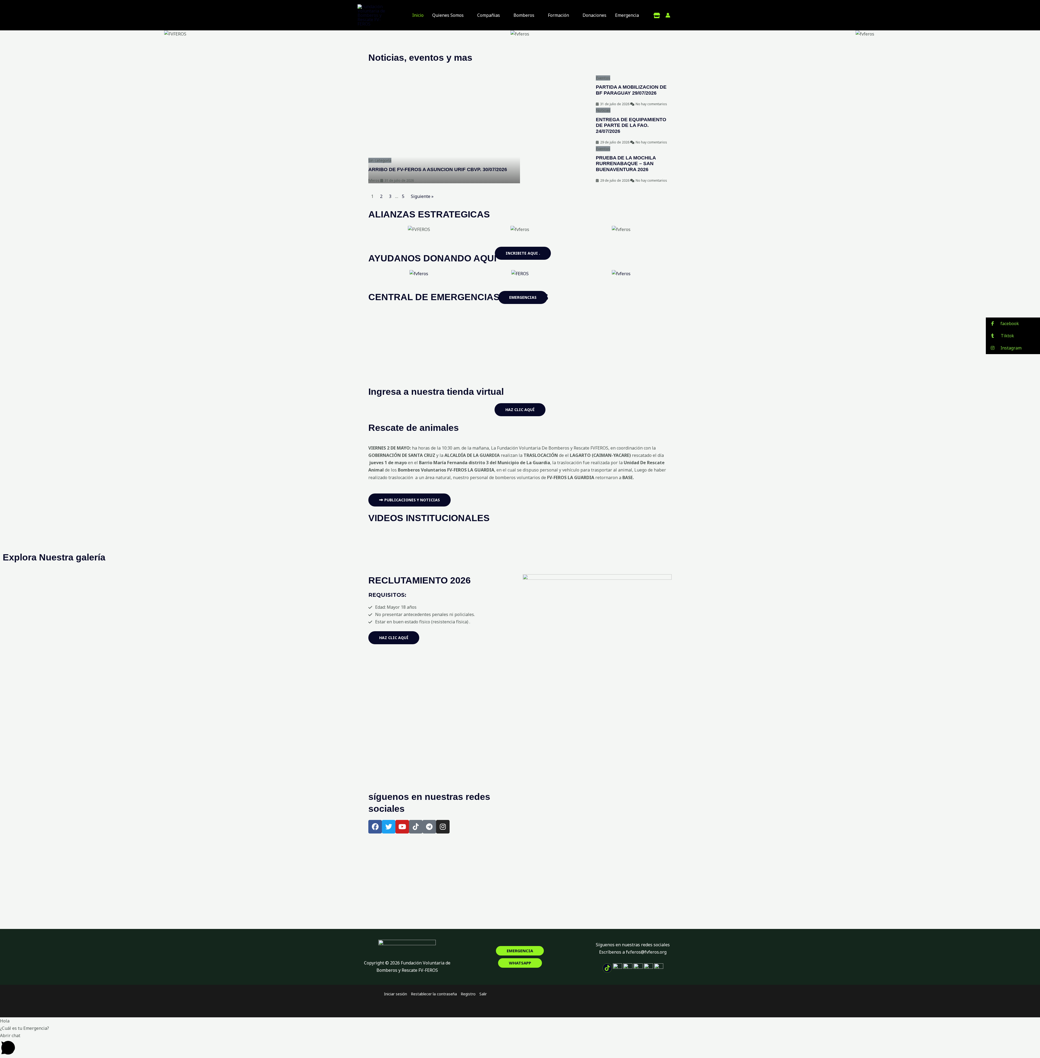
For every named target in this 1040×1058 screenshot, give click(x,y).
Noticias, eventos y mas (420, 57)
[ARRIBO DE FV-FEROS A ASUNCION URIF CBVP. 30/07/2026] (444, 128)
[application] (466, 15)
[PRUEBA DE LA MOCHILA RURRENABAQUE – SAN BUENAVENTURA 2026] (558, 164)
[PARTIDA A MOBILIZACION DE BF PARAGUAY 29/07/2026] (558, 90)
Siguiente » (422, 196)
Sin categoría (379, 160)
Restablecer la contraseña (434, 993)
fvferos (373, 180)
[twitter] (657, 15)
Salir (483, 993)
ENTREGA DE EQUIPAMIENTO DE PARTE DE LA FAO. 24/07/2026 (631, 125)
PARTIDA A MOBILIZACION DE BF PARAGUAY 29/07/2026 (631, 90)
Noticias (603, 110)
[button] (8, 34)
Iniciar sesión (395, 993)
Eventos (603, 78)
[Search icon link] (679, 15)
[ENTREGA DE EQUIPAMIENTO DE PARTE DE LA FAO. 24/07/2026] (558, 126)
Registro (468, 993)
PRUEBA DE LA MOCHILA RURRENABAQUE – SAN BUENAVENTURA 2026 (626, 163)
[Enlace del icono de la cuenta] (667, 15)
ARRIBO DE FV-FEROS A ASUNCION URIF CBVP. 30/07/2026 (437, 169)
